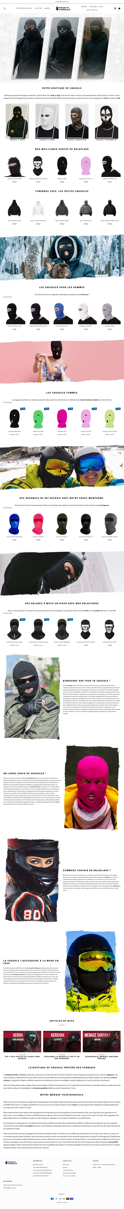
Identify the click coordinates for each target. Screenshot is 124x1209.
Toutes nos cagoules (24, 8)
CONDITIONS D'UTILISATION (41, 1175)
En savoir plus (7, 297)
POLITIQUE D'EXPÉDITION (40, 1167)
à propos (65, 1167)
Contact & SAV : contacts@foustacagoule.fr (104, 1164)
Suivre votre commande (69, 1175)
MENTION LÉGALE (38, 1164)
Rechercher (66, 1164)
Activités (38, 8)
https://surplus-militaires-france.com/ (13, 1185)
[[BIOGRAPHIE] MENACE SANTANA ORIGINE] (102, 1041)
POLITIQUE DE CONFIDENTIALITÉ (42, 1170)
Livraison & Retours (68, 1170)
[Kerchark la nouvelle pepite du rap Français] (62, 1041)
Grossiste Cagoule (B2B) (69, 1173)
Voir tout (62, 1025)
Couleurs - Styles (96, 6)
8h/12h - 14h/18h (97, 1167)
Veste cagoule (92, 10)
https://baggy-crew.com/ (9, 1187)
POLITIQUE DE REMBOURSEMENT (42, 1173)
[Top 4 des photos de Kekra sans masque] (22, 1041)
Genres (47, 8)
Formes (84, 6)
